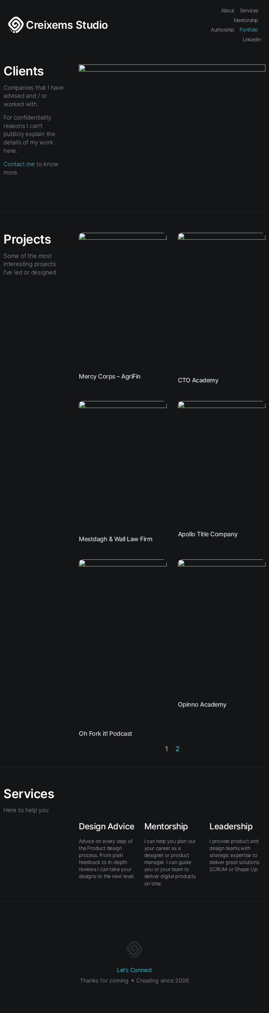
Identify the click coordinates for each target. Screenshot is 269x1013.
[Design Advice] (93, 801)
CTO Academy (198, 380)
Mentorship (246, 20)
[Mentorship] (158, 801)
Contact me (19, 164)
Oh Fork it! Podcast (105, 733)
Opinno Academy (202, 704)
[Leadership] (223, 801)
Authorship (222, 30)
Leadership (231, 826)
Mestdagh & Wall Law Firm (115, 539)
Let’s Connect (134, 969)
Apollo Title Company (208, 534)
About (227, 10)
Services (249, 10)
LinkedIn (252, 39)
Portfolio (249, 30)
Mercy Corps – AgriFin (110, 376)
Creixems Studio (67, 25)
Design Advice (106, 826)
